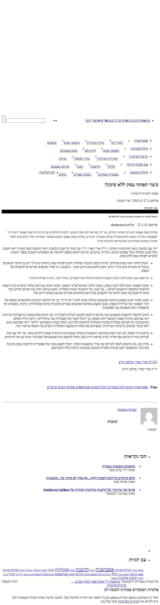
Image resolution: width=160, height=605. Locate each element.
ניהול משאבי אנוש (93, 574)
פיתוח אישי (28, 574)
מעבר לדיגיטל (136, 574)
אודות (99, 120)
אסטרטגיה (141, 140)
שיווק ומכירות (95, 142)
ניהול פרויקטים (76, 574)
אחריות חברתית (107, 158)
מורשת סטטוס (60, 166)
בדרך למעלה (82, 158)
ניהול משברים (116, 387)
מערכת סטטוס (127, 409)
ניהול (115, 574)
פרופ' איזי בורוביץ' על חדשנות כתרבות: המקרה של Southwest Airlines (89, 489)
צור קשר (90, 120)
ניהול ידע (117, 142)
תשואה (114, 578)
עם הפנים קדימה (137, 164)
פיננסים (51, 142)
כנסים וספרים (82, 174)
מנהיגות (6, 570)
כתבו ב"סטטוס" (113, 120)
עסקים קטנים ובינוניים (61, 387)
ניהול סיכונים (99, 387)
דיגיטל (92, 570)
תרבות (140, 578)
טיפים (62, 174)
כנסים (44, 570)
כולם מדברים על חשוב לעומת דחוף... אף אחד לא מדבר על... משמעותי (90, 478)
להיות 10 (90, 150)
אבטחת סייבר (137, 570)
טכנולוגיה (62, 569)
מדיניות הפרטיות (128, 601)
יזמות (80, 166)
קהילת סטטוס (139, 172)
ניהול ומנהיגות (139, 148)
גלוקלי (111, 166)
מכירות (15, 570)
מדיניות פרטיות (116, 585)
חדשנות (95, 166)
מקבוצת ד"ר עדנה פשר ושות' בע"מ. (97, 581)
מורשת (29, 570)
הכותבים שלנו (132, 120)
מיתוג (22, 570)
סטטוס (145, 120)
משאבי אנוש (72, 142)
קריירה (19, 574)
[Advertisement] (115, 526)
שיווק (12, 574)
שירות (62, 158)
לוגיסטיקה (37, 570)
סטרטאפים (83, 387)
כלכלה (51, 570)
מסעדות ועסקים (108, 174)
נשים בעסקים (68, 150)
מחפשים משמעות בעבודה (118, 466)
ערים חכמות (48, 574)
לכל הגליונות (47, 172)
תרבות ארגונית (138, 156)
